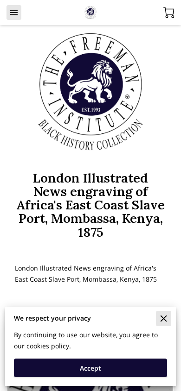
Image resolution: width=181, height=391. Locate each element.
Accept (90, 368)
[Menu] (13, 12)
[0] (169, 12)
